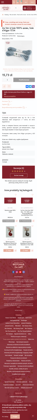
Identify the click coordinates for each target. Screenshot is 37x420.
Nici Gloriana (8, 328)
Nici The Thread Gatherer (25, 331)
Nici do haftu (13, 14)
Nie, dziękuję (5, 416)
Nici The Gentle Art (11, 331)
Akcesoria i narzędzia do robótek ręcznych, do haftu (18, 363)
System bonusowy (9, 382)
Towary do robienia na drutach (18, 358)
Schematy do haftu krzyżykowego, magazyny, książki (18, 352)
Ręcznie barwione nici (20, 334)
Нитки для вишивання (8, 33)
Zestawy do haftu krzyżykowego (13, 350)
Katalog (7, 14)
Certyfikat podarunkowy (18, 374)
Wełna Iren (31, 339)
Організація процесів (22, 342)
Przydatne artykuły (8, 384)
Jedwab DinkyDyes (26, 323)
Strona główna (3, 14)
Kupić (9, 250)
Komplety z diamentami (12, 360)
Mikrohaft (18, 325)
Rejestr (32, 2)
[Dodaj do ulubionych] (9, 86)
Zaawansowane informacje (10, 412)
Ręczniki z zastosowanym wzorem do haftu (18, 371)
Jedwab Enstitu (9, 325)
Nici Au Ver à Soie (21, 14)
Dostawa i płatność (22, 382)
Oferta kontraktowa (28, 384)
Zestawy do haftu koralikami (25, 366)
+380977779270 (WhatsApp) (18, 396)
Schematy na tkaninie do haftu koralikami (18, 344)
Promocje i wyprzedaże (10, 366)
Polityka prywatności (26, 387)
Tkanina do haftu (26, 360)
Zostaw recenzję (18, 175)
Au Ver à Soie (18, 33)
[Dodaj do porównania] (4, 86)
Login (26, 2)
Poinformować (24, 80)
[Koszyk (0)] (25, 8)
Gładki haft (21, 317)
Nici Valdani (9, 334)
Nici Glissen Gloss (27, 325)
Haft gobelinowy (14, 320)
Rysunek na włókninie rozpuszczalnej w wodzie (18, 347)
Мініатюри (12, 342)
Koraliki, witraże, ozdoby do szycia (18, 368)
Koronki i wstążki (18, 355)
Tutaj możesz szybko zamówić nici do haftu (14, 339)
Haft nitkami (8, 355)
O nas (30, 382)
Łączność (18, 384)
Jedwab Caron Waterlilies (13, 323)
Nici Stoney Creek (18, 328)
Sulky (29, 334)
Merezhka (18, 379)
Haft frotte (29, 317)
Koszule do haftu (28, 350)
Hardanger (24, 320)
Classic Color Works (10, 317)
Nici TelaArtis (28, 328)
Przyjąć (15, 416)
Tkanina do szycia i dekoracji (18, 336)
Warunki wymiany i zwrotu (12, 387)
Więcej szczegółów (10, 96)
